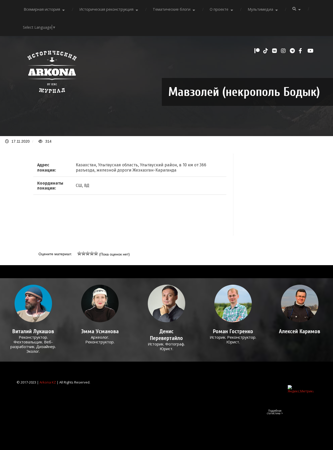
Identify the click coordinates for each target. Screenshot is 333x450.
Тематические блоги (171, 9)
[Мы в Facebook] (302, 51)
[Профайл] (33, 303)
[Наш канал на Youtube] (311, 51)
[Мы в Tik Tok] (266, 51)
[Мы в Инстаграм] (284, 51)
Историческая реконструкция (106, 9)
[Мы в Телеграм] (293, 51)
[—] (52, 96)
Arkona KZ (48, 382)
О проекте (219, 9)
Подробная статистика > (275, 412)
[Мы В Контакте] (275, 51)
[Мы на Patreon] (257, 51)
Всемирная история (42, 9)
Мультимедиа (260, 9)
